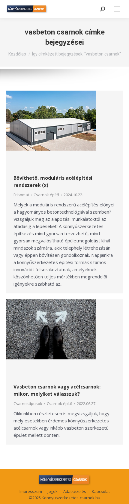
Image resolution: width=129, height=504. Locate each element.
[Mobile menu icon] (117, 9)
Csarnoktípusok (28, 403)
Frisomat (21, 194)
